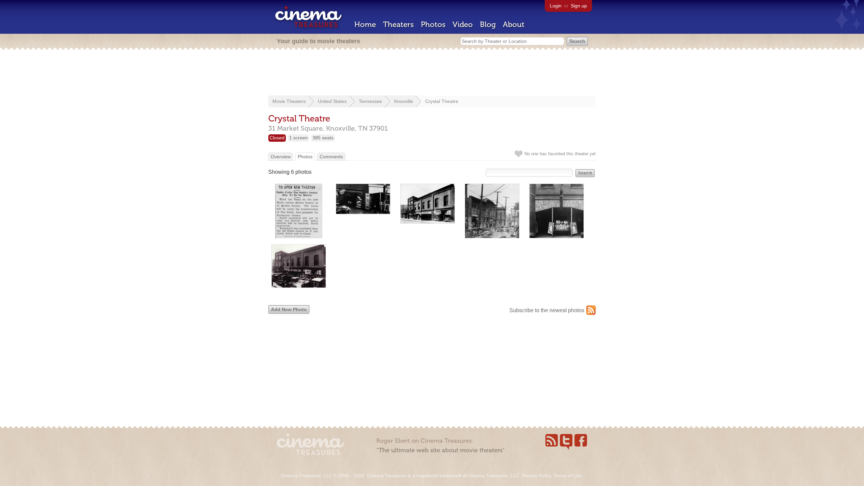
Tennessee (370, 101)
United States (332, 101)
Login (556, 5)
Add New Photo (289, 309)
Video (463, 24)
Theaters (398, 24)
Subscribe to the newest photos (546, 310)
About (513, 24)
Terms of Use (568, 475)
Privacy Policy (536, 475)
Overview (281, 156)
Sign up (579, 5)
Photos (433, 24)
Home (365, 24)
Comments (331, 156)
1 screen (298, 137)
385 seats (323, 137)
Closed (277, 137)
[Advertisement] (432, 73)
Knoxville (403, 101)
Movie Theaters (289, 101)
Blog (488, 24)
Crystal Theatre (441, 101)
